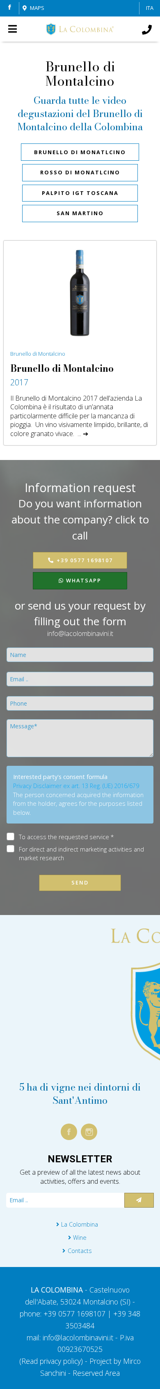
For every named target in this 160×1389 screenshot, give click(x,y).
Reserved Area (96, 1373)
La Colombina (79, 1224)
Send (80, 882)
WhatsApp (82, 580)
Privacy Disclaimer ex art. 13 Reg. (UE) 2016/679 (76, 786)
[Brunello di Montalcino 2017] (80, 292)
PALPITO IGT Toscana (80, 193)
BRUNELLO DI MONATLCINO (80, 152)
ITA (149, 8)
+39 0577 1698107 (85, 560)
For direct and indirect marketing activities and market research (81, 853)
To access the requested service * (66, 837)
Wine (80, 1237)
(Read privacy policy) (52, 1361)
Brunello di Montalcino (37, 353)
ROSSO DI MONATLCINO (80, 172)
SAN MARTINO (80, 213)
